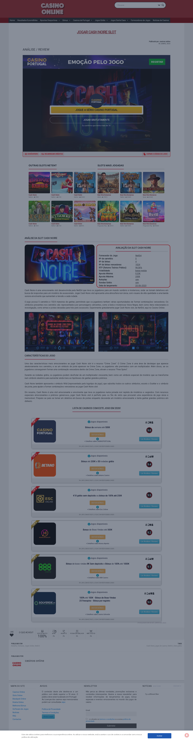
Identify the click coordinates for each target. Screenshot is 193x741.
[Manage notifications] (187, 735)
